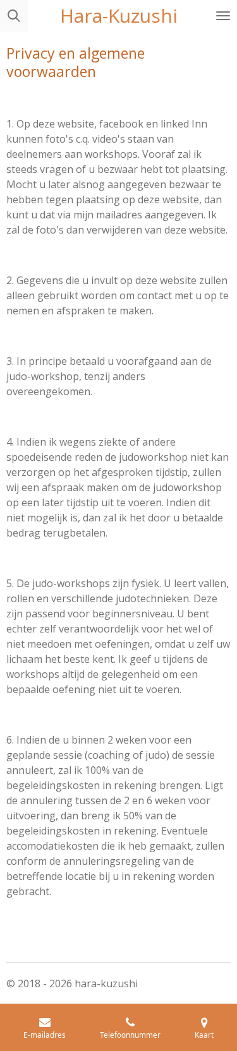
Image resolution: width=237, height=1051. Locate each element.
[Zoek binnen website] (14, 16)
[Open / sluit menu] (223, 16)
